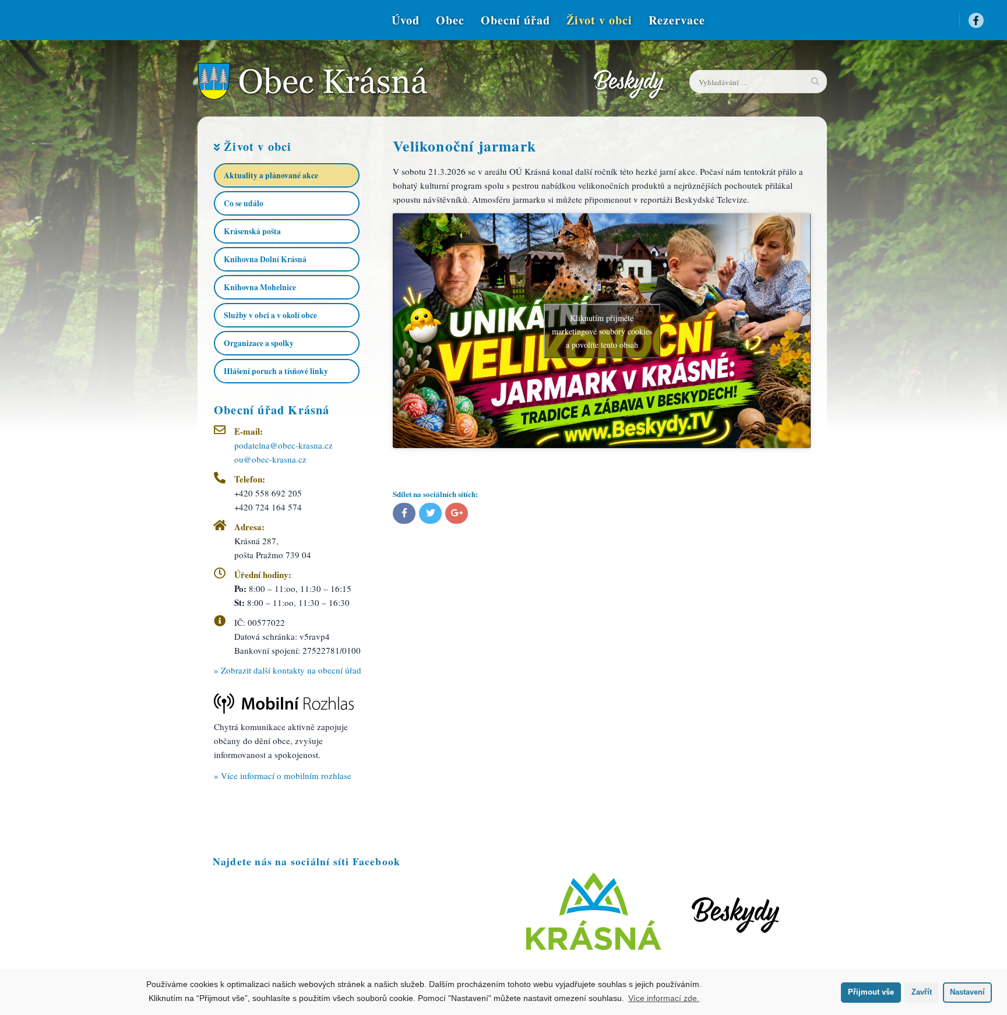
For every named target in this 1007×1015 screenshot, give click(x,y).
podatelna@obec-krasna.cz (283, 445)
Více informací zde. (663, 998)
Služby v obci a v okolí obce (270, 315)
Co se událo (243, 203)
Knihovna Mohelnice (260, 287)
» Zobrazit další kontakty (287, 670)
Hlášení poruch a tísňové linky (276, 371)
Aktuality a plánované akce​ (271, 175)
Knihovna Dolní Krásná (265, 259)
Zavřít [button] (921, 992)
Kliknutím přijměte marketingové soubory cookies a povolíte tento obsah (602, 331)
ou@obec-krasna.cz (270, 459)
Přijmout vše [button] (871, 992)
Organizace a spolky (259, 343)
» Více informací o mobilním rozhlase (282, 775)
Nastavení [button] (967, 992)
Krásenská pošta (252, 231)
